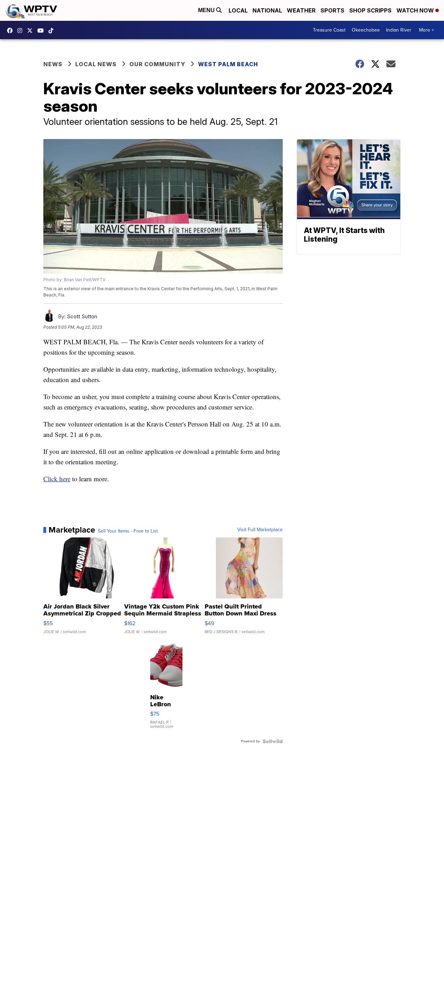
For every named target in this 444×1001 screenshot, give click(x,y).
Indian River (398, 30)
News (52, 64)
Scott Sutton (82, 316)
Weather (301, 10)
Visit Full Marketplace (260, 529)
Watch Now (415, 10)
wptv (21, 30)
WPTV (31, 30)
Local (238, 10)
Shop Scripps (370, 10)
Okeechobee (366, 30)
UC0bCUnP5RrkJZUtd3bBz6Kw (42, 30)
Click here (56, 478)
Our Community (157, 64)
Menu (207, 10)
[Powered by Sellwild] (273, 741)
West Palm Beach (228, 64)
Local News (96, 64)
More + (426, 30)
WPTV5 (11, 30)
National (267, 10)
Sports (332, 10)
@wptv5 (53, 30)
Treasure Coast (329, 30)
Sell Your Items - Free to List (128, 531)
